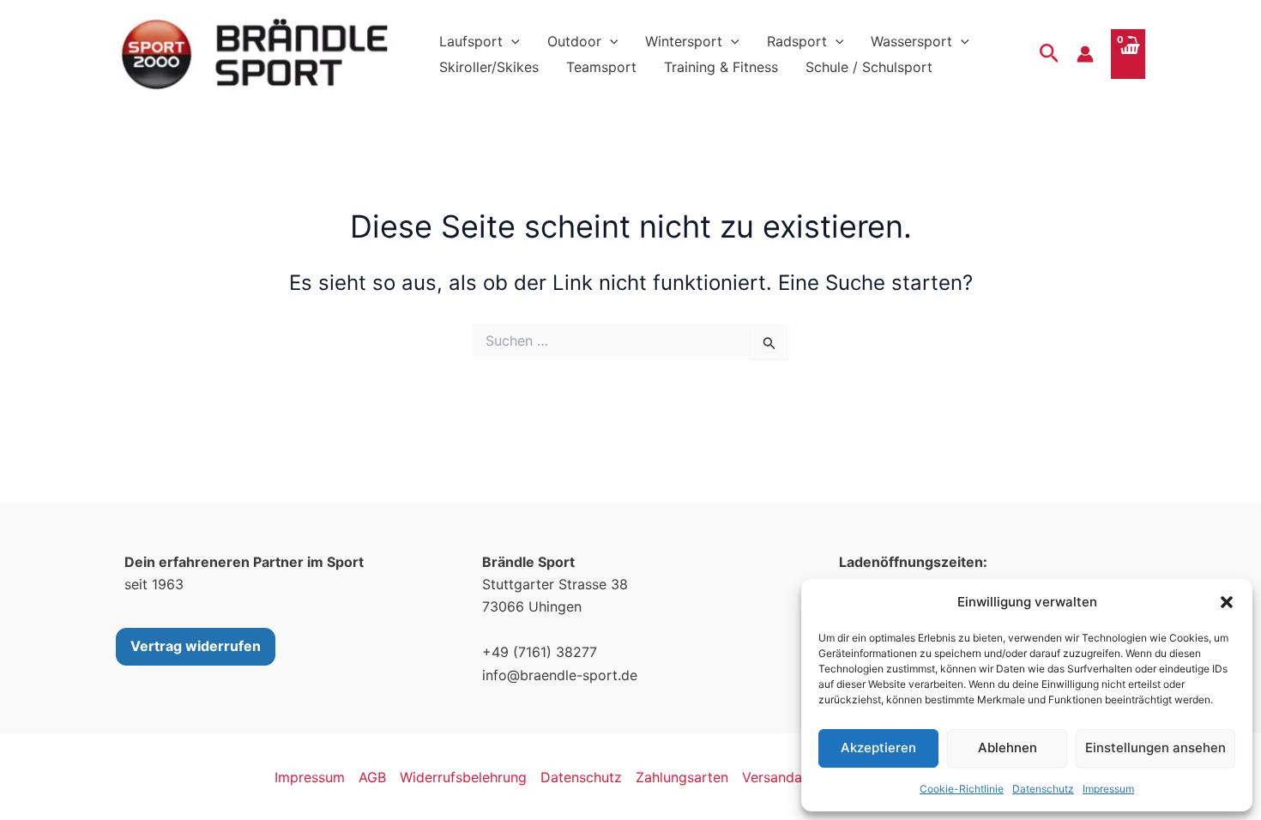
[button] (1226, 602)
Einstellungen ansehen (1155, 747)
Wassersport (911, 41)
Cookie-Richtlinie (962, 788)
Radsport (797, 41)
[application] (511, 41)
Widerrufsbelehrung (463, 777)
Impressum (1108, 788)
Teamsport (601, 66)
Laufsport (471, 41)
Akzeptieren (878, 747)
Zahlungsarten (682, 777)
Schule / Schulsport (868, 66)
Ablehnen (1007, 747)
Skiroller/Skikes (489, 66)
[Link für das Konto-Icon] (1085, 54)
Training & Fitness (721, 66)
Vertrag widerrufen (195, 645)
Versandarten (785, 777)
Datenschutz (1043, 788)
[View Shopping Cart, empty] (1128, 54)
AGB (372, 777)
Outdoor (574, 41)
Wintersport (683, 41)
